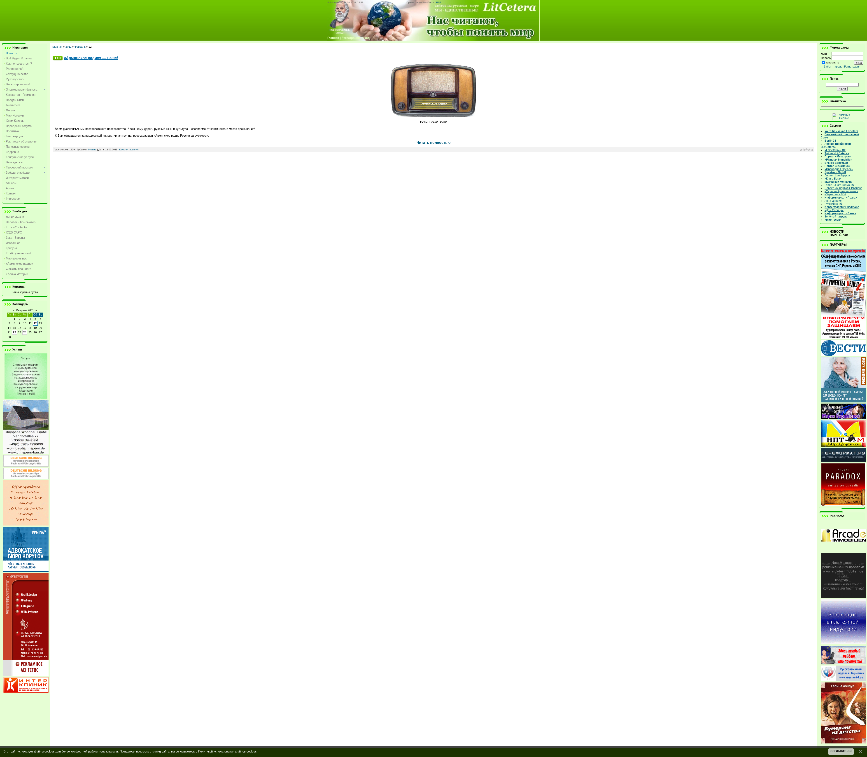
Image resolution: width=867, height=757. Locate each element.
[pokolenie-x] (843, 401)
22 (14, 332)
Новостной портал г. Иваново (843, 188)
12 (35, 323)
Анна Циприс (833, 200)
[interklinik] (26, 691)
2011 (68, 46)
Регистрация (852, 66)
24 (24, 332)
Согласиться (841, 751)
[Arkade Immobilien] (843, 550)
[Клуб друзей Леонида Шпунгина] (843, 643)
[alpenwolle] (26, 524)
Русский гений (834, 204)
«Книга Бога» (833, 178)
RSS (438, 2)
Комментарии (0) (129, 149)
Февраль (80, 46)
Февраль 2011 (25, 310)
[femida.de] (26, 570)
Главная (57, 46)
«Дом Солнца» (834, 210)
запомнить (832, 62)
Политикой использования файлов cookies (227, 751)
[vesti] (843, 355)
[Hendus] (843, 742)
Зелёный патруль (836, 216)
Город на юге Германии (840, 185)
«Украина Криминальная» (841, 191)
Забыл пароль (833, 66)
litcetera (92, 149)
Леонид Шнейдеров (837, 175)
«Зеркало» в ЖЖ (835, 194)
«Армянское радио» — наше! (91, 58)
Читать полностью (434, 143)
